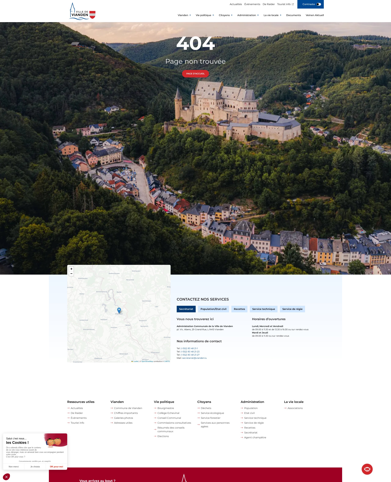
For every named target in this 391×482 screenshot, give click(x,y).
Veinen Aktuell (315, 15)
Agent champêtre (255, 437)
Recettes (239, 309)
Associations (295, 408)
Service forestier (210, 417)
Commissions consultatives (174, 422)
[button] (119, 310)
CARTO (167, 361)
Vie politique (203, 15)
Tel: (187, 348)
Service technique (263, 309)
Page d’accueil (195, 73)
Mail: (192, 358)
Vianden (183, 15)
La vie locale (271, 15)
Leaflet (135, 361)
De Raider (269, 4)
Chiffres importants (126, 413)
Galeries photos (123, 417)
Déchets (206, 408)
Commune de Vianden (128, 408)
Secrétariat (186, 309)
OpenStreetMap (147, 361)
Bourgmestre (165, 408)
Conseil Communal (169, 417)
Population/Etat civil (214, 309)
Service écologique (212, 413)
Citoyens (224, 15)
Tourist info (284, 4)
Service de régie (292, 309)
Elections (163, 436)
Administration (246, 15)
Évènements (252, 4)
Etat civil (249, 413)
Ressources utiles (80, 402)
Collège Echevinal (168, 413)
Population (251, 408)
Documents (293, 15)
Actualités (236, 4)
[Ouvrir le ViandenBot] (367, 469)
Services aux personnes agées (215, 424)
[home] (76, 15)
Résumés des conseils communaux (171, 429)
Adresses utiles (123, 422)
